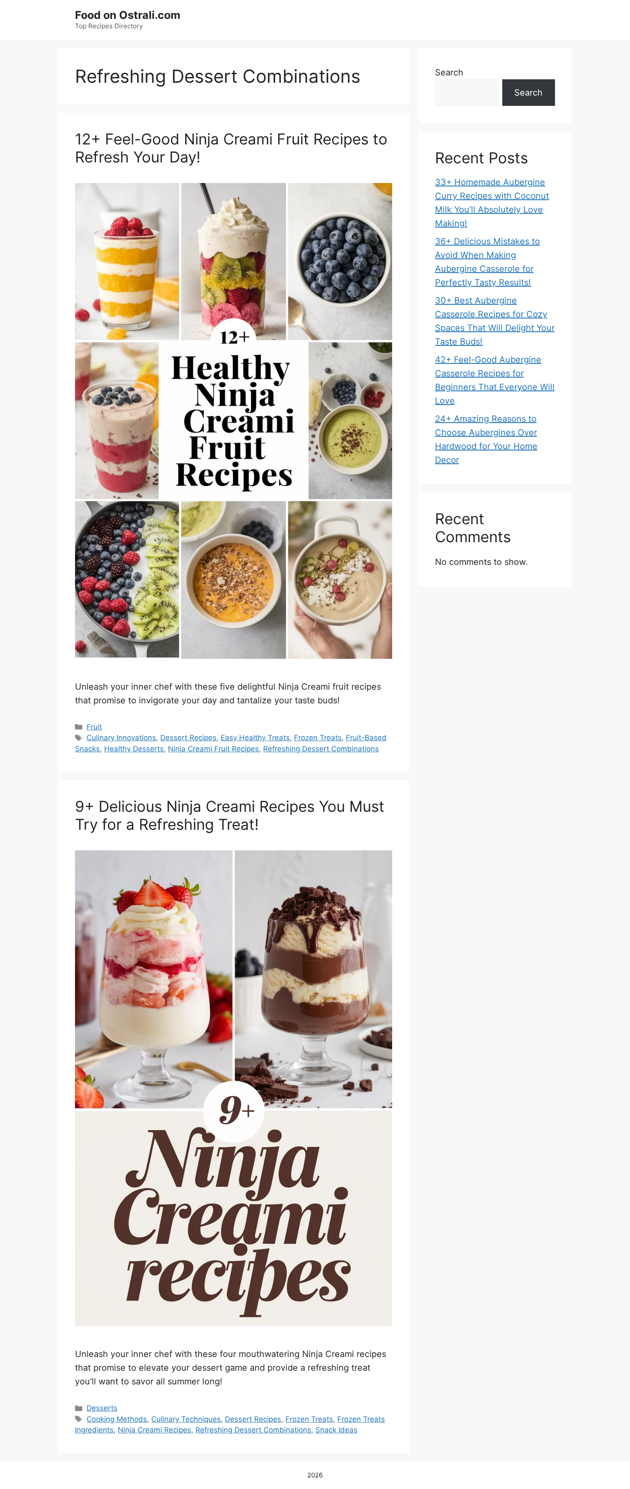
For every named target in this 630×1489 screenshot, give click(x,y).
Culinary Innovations (121, 737)
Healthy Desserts (134, 748)
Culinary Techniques (186, 1419)
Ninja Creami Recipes (154, 1430)
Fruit (94, 727)
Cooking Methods (117, 1419)
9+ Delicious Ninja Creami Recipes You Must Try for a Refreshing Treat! (229, 815)
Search (449, 72)
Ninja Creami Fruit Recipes (213, 748)
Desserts (102, 1408)
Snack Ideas (336, 1430)
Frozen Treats (318, 737)
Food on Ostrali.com (127, 15)
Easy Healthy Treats (255, 737)
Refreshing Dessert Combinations (321, 748)
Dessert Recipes (188, 737)
